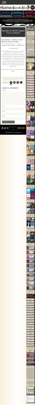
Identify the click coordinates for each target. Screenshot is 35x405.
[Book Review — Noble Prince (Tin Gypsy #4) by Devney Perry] (30, 261)
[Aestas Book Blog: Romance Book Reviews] (30, 394)
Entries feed (30, 372)
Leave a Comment (16, 43)
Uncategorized (16, 78)
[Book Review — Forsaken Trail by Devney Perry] (30, 257)
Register (30, 369)
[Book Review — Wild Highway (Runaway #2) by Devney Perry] (30, 279)
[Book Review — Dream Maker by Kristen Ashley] (30, 283)
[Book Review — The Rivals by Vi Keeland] (30, 275)
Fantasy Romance (13, 79)
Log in (29, 370)
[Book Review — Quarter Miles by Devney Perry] (30, 270)
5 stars (7, 79)
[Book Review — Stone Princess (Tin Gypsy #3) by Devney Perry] (30, 288)
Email (3, 111)
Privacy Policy (31, 55)
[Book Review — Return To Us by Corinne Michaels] (30, 252)
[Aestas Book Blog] (15, 9)
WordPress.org (31, 377)
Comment (4, 90)
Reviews (10, 78)
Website (3, 115)
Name (3, 106)
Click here (28, 382)
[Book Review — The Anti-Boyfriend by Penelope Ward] (30, 266)
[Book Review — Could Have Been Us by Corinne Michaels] (30, 248)
